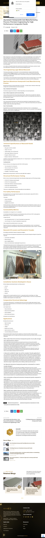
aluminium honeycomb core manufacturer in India (29, 402)
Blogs (8, 11)
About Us (5, 524)
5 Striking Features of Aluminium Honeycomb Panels (34, 420)
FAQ (24, 526)
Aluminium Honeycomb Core (13, 402)
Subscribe (31, 14)
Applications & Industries (8, 528)
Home (4, 11)
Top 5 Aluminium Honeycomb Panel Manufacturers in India (22, 443)
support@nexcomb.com (30, 511)
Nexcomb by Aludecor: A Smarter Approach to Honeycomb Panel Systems (24, 458)
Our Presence (6, 530)
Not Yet (21, 14)
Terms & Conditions (13, 518)
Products (5, 526)
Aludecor (26, 535)
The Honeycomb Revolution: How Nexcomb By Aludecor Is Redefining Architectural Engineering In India (12, 421)
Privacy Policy (5, 518)
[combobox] (18, 10)
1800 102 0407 (29, 510)
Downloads (25, 524)
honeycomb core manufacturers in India (11, 404)
